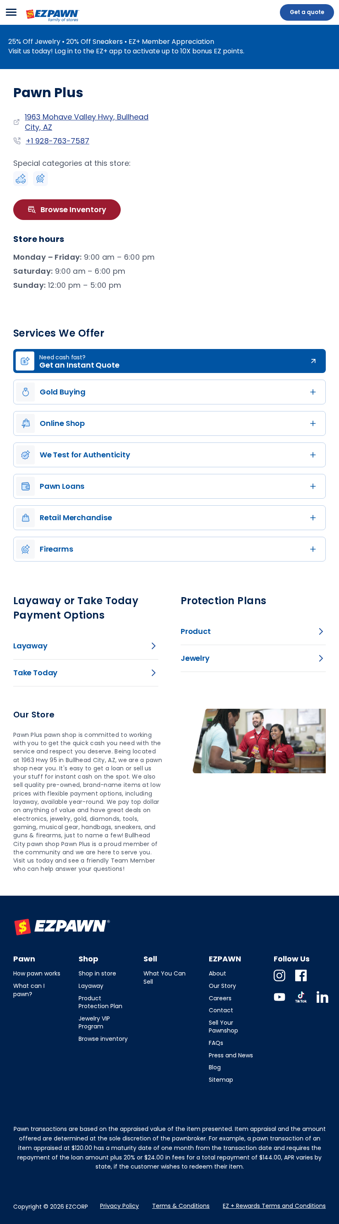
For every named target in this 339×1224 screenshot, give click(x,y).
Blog (215, 1067)
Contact (221, 1010)
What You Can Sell (164, 977)
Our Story (222, 986)
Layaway (91, 986)
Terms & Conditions (181, 1206)
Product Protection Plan (100, 1002)
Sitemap (221, 1080)
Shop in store (97, 973)
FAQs (216, 1043)
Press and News (231, 1055)
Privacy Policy (119, 1206)
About (217, 973)
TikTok (301, 1002)
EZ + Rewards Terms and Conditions (274, 1206)
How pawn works (36, 973)
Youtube (279, 1002)
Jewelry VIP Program (94, 1022)
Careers (220, 998)
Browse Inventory (73, 209)
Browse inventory (103, 1039)
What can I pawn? (29, 990)
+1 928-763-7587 (57, 141)
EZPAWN (39, 22)
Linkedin (322, 1002)
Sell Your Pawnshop (223, 1026)
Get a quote (307, 12)
